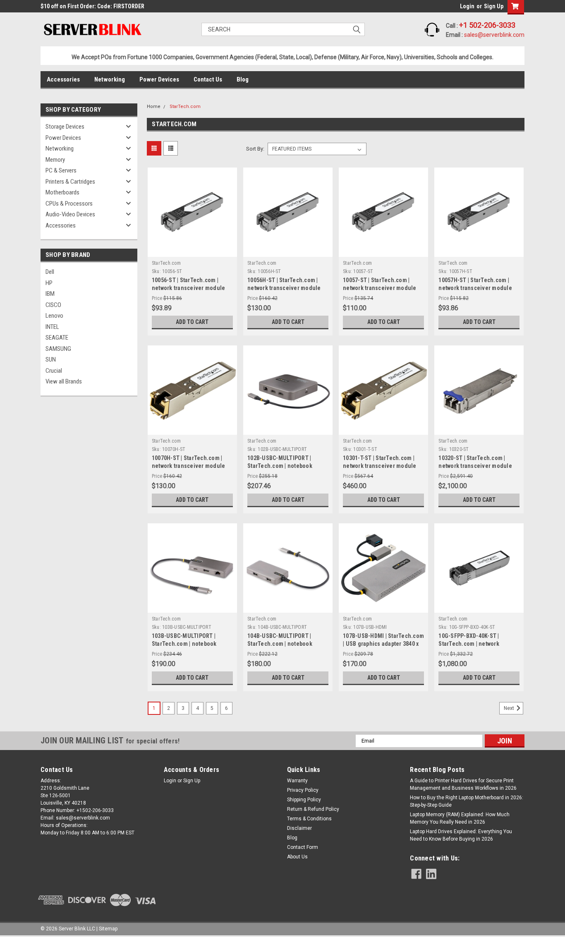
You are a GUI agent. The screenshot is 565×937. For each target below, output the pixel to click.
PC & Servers (61, 170)
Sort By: (255, 149)
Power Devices (159, 79)
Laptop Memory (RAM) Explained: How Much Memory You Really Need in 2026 (460, 818)
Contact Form (302, 847)
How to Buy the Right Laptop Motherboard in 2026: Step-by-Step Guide (466, 801)
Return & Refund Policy (313, 809)
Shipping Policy (304, 800)
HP (49, 283)
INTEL (52, 327)
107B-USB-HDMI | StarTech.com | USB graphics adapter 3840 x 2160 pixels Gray (383, 644)
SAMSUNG (58, 348)
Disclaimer (299, 828)
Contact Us (208, 79)
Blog (243, 79)
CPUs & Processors (69, 203)
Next (509, 708)
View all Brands (63, 381)
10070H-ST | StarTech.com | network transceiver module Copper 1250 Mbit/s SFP (188, 466)
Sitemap (108, 929)
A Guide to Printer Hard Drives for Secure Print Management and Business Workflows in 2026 (463, 784)
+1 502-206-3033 (487, 25)
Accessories (63, 79)
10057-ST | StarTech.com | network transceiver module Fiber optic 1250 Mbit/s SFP (380, 288)
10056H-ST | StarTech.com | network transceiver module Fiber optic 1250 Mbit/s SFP (284, 288)
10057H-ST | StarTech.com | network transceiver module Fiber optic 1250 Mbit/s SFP (475, 288)
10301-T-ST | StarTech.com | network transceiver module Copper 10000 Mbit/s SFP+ (380, 466)
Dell (49, 272)
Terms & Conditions (309, 819)
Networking (109, 79)
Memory (55, 159)
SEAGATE (56, 337)
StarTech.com (185, 106)
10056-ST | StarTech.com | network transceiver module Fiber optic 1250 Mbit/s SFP (188, 288)
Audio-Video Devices (70, 214)
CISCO (53, 305)
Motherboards (62, 192)
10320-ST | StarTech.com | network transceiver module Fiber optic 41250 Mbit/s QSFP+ (478, 466)
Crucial (53, 370)
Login (467, 6)
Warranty (297, 781)
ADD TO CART (192, 322)
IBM (50, 293)
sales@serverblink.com (494, 34)
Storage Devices (64, 126)
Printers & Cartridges (70, 181)
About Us (297, 857)
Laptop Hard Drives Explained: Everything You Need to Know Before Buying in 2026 (461, 835)
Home (153, 106)
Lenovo (54, 315)
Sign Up (493, 6)
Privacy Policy (302, 790)
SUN (50, 359)
